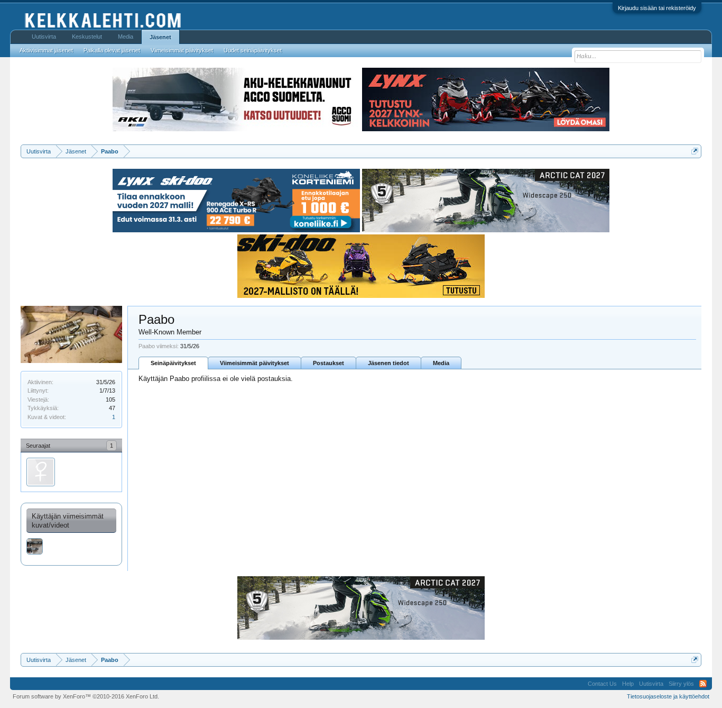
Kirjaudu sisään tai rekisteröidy (657, 8)
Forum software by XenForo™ (86, 696)
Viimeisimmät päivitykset (254, 363)
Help (628, 683)
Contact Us (602, 683)
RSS (703, 683)
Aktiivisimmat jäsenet (46, 50)
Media (441, 363)
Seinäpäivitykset (173, 363)
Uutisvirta (44, 36)
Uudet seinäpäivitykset (253, 50)
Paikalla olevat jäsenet (112, 50)
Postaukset (328, 363)
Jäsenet (160, 37)
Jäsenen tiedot (388, 363)
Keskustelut (87, 36)
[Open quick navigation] (694, 151)
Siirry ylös (681, 683)
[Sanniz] (40, 472)
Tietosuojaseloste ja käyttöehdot (668, 696)
